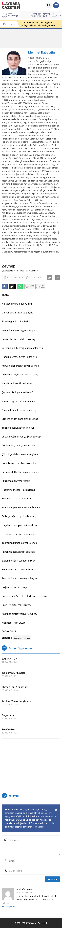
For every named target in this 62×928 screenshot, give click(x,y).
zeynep (26, 638)
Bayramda (8, 715)
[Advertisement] (31, 38)
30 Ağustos (8, 729)
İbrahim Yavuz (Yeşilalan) (16, 701)
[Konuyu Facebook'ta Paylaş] (5, 286)
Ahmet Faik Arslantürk (15, 686)
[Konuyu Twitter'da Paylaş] (12, 286)
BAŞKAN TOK (9, 658)
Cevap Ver (9, 906)
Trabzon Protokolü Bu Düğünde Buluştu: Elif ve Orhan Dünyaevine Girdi (38, 25)
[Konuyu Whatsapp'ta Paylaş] (20, 286)
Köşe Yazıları (22, 271)
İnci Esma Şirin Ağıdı (13, 672)
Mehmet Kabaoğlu (41, 52)
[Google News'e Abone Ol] (29, 286)
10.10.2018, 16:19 (27, 892)
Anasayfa (8, 271)
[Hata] (40, 286)
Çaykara (17, 638)
